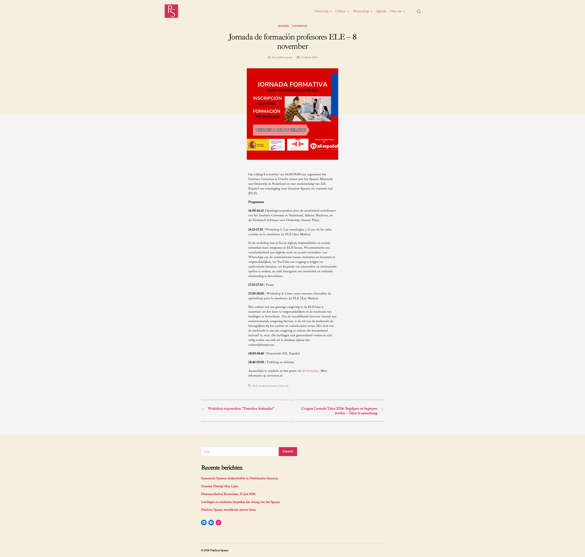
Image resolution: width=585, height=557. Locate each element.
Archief (283, 26)
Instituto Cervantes (268, 385)
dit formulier (310, 371)
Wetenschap (361, 11)
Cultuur (340, 11)
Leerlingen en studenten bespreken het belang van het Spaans (240, 502)
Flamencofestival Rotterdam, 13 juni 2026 (228, 494)
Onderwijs (321, 11)
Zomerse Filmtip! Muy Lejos (219, 486)
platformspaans (285, 57)
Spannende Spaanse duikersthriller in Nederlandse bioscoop (239, 478)
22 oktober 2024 (309, 57)
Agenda (381, 11)
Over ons (396, 11)
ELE (255, 385)
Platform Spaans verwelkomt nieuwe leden (228, 510)
